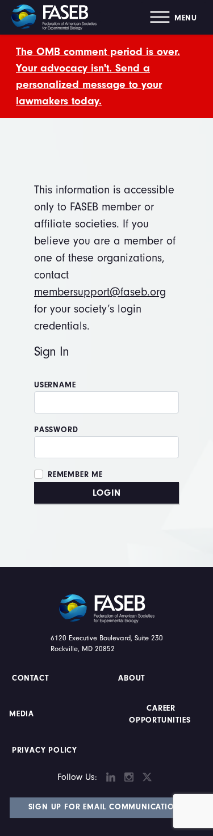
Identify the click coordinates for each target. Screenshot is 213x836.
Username (55, 385)
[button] (173, 17)
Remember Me (75, 474)
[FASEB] (54, 17)
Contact (31, 678)
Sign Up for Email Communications (106, 807)
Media (21, 714)
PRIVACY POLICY (44, 750)
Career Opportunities (159, 714)
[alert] (106, 76)
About (132, 678)
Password (56, 429)
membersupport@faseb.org (100, 291)
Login (107, 493)
